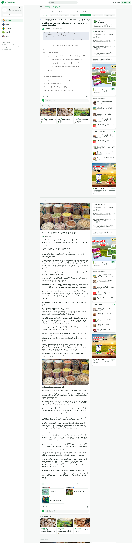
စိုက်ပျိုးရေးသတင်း (56, 7)
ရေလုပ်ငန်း (75, 11)
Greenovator (55, 29)
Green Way (47, 29)
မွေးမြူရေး (67, 11)
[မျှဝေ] (87, 96)
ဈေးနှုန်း (7, 36)
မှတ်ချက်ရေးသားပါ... (51, 101)
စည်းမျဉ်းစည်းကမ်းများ (6, 47)
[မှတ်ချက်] (47, 96)
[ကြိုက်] (43, 96)
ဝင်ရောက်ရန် (12, 15)
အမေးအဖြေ (8, 24)
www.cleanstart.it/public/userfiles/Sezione (60, 39)
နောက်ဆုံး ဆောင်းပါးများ (48, 11)
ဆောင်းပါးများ (9, 20)
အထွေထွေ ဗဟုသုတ (86, 11)
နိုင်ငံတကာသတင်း (63, 15)
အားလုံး (113, 131)
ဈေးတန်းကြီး (9, 28)
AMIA (46, 236)
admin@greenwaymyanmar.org (74, 35)
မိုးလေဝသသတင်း (97, 15)
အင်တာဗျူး (54, 15)
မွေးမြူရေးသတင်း (109, 15)
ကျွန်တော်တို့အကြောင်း (6, 42)
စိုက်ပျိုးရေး (59, 11)
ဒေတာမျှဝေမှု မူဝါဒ (15, 47)
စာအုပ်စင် (8, 32)
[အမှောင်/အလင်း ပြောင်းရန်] (112, 2)
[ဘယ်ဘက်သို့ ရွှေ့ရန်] (42, 15)
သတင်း (95, 11)
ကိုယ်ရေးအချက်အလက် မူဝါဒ (8, 45)
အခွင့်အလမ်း (74, 15)
